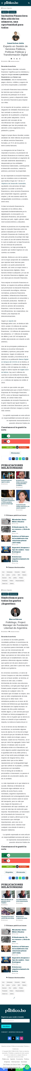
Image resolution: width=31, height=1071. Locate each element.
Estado (23, 572)
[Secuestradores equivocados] (8, 475)
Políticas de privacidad (17, 1046)
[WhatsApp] (20, 458)
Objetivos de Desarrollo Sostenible (13, 183)
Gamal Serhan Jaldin (15, 43)
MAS (19, 575)
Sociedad (24, 1062)
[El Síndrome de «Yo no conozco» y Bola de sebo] (6, 529)
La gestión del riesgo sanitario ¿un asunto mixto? (22, 506)
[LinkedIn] (17, 59)
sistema (12, 583)
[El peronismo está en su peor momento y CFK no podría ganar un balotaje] (8, 493)
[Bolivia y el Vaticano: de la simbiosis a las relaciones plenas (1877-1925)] (6, 538)
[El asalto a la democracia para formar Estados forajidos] (23, 475)
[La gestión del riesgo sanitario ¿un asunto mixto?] (23, 496)
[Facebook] (11, 59)
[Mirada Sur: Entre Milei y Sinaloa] (6, 522)
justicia (8, 575)
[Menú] (2, 4)
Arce (3, 572)
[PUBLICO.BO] (11, 3)
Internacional (15, 1062)
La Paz (13, 575)
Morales (24, 575)
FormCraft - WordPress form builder (12, 1032)
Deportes (25, 1064)
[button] (27, 1067)
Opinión (9, 8)
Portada (21, 577)
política (15, 577)
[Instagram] (20, 59)
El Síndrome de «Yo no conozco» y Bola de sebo (21, 529)
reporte (11, 321)
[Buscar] (29, 4)
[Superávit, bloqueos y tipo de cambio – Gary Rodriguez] (6, 550)
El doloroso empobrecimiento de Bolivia (20, 559)
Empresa (7, 1062)
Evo (3, 575)
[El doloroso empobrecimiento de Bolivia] (6, 559)
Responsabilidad (20, 580)
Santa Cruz (4, 583)
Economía (12, 12)
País (10, 577)
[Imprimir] (27, 458)
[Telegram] (23, 458)
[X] (14, 59)
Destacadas (16, 453)
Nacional (4, 577)
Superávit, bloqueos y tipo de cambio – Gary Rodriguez (21, 550)
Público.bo (5, 1059)
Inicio (4, 8)
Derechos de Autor (6, 1046)
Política (26, 1059)
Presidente (4, 580)
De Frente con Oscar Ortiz (11, 1064)
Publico (11, 580)
